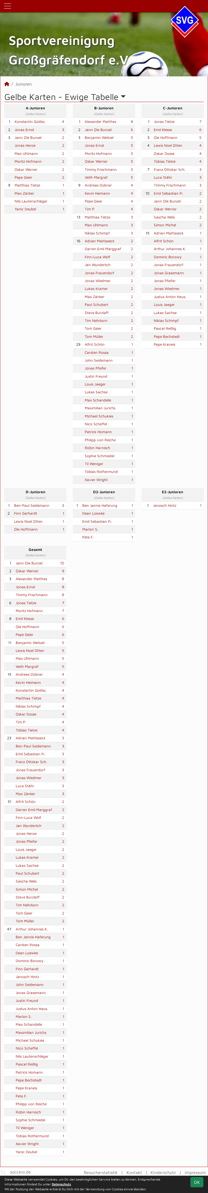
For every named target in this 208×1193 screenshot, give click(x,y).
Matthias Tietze (27, 185)
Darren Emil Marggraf (103, 249)
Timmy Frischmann (101, 169)
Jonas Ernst (24, 130)
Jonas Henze (25, 145)
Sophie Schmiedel (99, 456)
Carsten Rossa (97, 352)
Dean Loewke (93, 513)
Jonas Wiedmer (97, 281)
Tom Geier (93, 328)
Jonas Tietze (164, 121)
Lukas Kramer (96, 288)
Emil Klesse (163, 130)
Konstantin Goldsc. (30, 121)
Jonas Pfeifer (95, 368)
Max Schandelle (98, 400)
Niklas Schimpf (97, 233)
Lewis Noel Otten (168, 145)
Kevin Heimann (97, 193)
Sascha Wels (164, 217)
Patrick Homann (98, 432)
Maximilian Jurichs (100, 408)
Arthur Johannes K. (170, 249)
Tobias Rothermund (101, 471)
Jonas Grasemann (169, 273)
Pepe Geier (23, 177)
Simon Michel (165, 225)
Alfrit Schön (95, 344)
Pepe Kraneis (164, 344)
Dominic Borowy (167, 257)
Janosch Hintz (164, 505)
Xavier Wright (96, 480)
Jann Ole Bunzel (28, 137)
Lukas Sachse (96, 392)
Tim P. (90, 209)
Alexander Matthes (100, 121)
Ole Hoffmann (165, 137)
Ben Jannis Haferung (99, 505)
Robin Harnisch (97, 448)
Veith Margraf (96, 177)
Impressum (195, 1172)
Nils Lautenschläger (31, 201)
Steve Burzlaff (97, 312)
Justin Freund (96, 376)
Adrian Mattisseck (100, 241)
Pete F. (88, 537)
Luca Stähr (163, 177)
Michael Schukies (99, 416)
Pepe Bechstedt (167, 336)
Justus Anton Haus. (170, 297)
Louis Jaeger (95, 384)
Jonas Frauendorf (99, 273)
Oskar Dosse (164, 153)
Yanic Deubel (25, 209)
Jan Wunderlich (97, 265)
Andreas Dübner (98, 185)
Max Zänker (24, 193)
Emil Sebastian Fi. (168, 193)
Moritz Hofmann (28, 161)
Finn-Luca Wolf (97, 257)
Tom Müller (94, 336)
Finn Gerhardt (25, 513)
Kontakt (134, 1172)
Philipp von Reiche (100, 440)
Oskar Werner (26, 169)
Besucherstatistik (101, 1172)
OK (197, 1182)
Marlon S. (90, 529)
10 (62, 563)
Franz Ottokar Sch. (170, 169)
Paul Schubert (96, 304)
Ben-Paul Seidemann (31, 505)
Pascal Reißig (165, 328)
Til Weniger (94, 464)
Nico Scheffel (96, 424)
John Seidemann (99, 360)
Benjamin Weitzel (99, 137)
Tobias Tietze (165, 161)
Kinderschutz (163, 1172)
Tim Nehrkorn (96, 320)
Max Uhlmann (26, 153)
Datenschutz (61, 1184)
